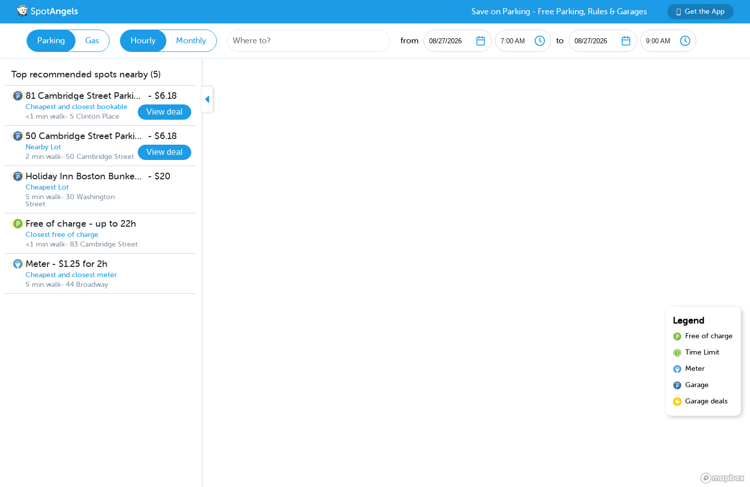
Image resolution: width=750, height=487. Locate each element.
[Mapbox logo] (722, 478)
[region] (375, 273)
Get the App (704, 11)
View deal (164, 111)
